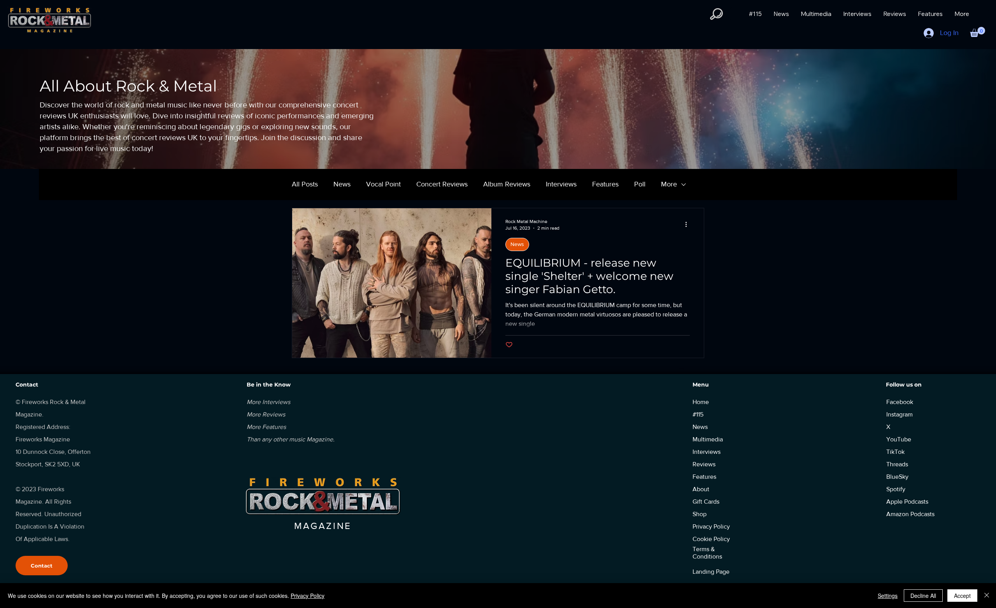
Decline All (923, 595)
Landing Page (711, 571)
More (669, 184)
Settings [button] (888, 595)
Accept (962, 595)
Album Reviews (506, 184)
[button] (716, 14)
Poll (639, 184)
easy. (681, 368)
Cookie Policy (711, 539)
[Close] (986, 595)
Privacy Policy (307, 595)
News (342, 184)
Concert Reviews (442, 184)
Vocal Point (383, 184)
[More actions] (688, 224)
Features (605, 184)
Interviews (561, 184)
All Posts (305, 184)
